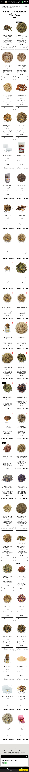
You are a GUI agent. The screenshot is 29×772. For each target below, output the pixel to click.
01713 (8, 609)
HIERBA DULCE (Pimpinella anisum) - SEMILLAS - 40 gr (7, 246)
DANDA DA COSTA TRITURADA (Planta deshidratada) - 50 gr (21, 216)
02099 (8, 429)
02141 (22, 549)
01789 (8, 158)
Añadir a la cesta (8, 48)
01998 (22, 278)
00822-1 (8, 68)
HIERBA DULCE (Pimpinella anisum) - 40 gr (21, 246)
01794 (8, 248)
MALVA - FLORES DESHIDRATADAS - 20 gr (22, 487)
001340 (8, 669)
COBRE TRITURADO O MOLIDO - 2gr (21, 156)
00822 (22, 68)
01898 (22, 248)
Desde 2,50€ (19, 22)
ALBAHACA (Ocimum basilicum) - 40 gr (21, 517)
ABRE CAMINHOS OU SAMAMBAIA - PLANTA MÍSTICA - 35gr (7, 36)
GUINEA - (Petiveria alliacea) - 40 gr (22, 366)
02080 (22, 669)
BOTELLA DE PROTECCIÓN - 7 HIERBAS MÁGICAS (7, 336)
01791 (22, 489)
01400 (8, 278)
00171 (8, 218)
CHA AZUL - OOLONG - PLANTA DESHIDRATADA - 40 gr (21, 186)
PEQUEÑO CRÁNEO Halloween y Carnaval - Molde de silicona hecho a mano (22, 727)
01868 (8, 489)
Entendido (24, 770)
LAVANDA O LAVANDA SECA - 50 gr (7, 727)
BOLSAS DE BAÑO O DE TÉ (7, 696)
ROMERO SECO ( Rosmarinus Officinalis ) (22, 36)
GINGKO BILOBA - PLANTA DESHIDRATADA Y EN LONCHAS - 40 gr (7, 366)
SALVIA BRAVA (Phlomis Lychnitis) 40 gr (21, 637)
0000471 (22, 699)
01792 (22, 609)
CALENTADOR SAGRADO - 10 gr (7, 156)
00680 (22, 459)
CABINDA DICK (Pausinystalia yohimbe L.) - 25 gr (22, 577)
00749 (22, 128)
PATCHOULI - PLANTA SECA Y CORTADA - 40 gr (7, 577)
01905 (22, 519)
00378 (8, 549)
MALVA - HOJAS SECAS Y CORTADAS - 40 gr (7, 517)
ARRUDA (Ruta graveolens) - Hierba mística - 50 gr (21, 126)
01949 (8, 188)
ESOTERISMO (24, 6)
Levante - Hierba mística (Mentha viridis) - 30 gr (7, 487)
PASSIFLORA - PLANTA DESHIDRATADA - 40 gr (7, 547)
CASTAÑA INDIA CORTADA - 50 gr (21, 697)
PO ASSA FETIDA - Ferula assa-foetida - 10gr (22, 667)
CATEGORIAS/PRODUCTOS (15, 6)
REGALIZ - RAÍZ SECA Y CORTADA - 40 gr (7, 607)
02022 (22, 729)
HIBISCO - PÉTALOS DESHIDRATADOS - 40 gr (22, 397)
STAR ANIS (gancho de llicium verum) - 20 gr (21, 96)
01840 (22, 639)
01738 (22, 188)
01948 (22, 158)
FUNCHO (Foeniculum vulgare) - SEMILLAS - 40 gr (7, 306)
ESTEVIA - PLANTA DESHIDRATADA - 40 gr (21, 276)
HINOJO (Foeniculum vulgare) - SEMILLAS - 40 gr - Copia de (21, 306)
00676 (8, 98)
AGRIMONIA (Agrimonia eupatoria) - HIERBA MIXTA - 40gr (21, 66)
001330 (22, 98)
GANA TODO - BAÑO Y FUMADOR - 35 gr (21, 547)
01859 (8, 698)
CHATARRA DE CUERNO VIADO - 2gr (7, 186)
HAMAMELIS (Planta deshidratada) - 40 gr (7, 397)
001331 (8, 128)
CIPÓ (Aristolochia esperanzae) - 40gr (7, 216)
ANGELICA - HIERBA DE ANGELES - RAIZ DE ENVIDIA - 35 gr (7, 96)
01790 (8, 519)
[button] (1, 1)
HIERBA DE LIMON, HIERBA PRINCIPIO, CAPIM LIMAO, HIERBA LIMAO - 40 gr (22, 457)
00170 (22, 218)
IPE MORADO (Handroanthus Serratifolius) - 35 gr (7, 427)
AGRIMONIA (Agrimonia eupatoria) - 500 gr (7, 66)
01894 (22, 38)
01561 (22, 429)
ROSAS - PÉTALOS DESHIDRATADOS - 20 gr (22, 607)
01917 (8, 639)
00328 (22, 369)
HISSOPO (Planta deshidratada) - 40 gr (21, 427)
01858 (22, 399)
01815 (8, 579)
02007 (8, 729)
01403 (8, 38)
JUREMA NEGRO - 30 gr (7, 456)
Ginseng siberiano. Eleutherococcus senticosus (22, 336)
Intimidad (18, 753)
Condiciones (11, 753)
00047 (22, 579)
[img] (7, 27)
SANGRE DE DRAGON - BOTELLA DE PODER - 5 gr (7, 667)
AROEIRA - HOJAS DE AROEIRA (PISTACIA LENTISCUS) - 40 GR (7, 126)
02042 (8, 369)
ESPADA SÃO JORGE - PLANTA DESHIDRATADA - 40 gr (7, 276)
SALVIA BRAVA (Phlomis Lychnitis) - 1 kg (7, 637)
